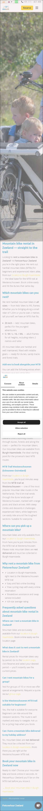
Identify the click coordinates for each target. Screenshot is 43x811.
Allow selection (21, 428)
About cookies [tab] (21, 384)
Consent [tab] (7, 384)
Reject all (21, 434)
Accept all (21, 422)
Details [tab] (35, 384)
